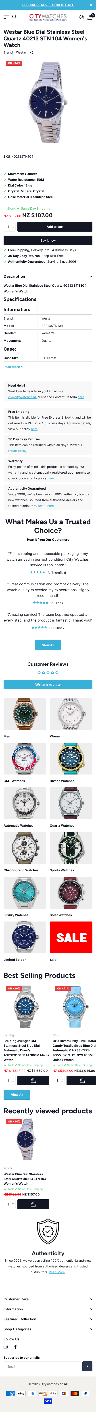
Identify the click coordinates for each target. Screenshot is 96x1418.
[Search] (14, 17)
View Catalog (6, 17)
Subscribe (87, 1366)
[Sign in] (81, 17)
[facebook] (15, 1347)
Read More (46, 506)
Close (91, 5)
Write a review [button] (48, 684)
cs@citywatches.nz (22, 397)
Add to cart (55, 226)
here (81, 397)
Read (12, 367)
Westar (21, 52)
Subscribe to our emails (22, 1357)
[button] (41, 1284)
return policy (17, 451)
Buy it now (48, 240)
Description (14, 276)
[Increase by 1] (14, 223)
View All (48, 645)
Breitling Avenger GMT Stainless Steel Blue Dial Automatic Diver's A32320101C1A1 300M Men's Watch (26, 1050)
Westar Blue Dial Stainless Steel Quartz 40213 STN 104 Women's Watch (25, 1179)
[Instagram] (6, 1347)
